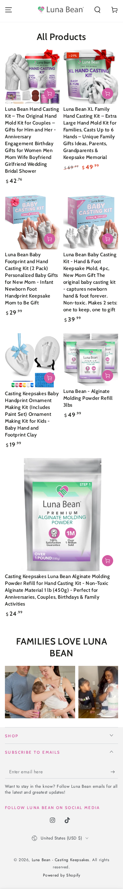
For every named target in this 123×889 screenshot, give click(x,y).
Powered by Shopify (61, 875)
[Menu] (8, 9)
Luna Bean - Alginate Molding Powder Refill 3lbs (88, 398)
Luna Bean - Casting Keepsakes (60, 860)
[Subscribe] (114, 772)
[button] (97, 9)
